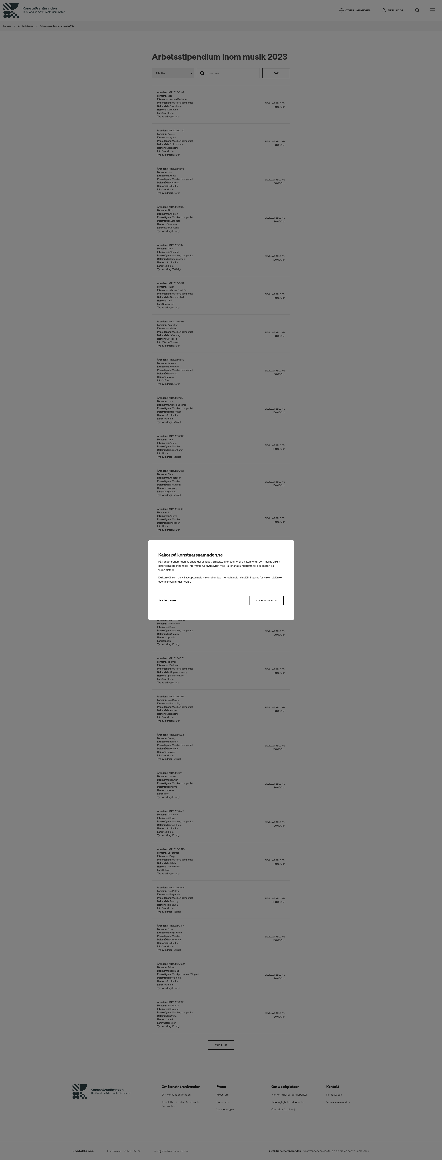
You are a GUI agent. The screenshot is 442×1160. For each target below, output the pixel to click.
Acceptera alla (266, 600)
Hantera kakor (168, 600)
